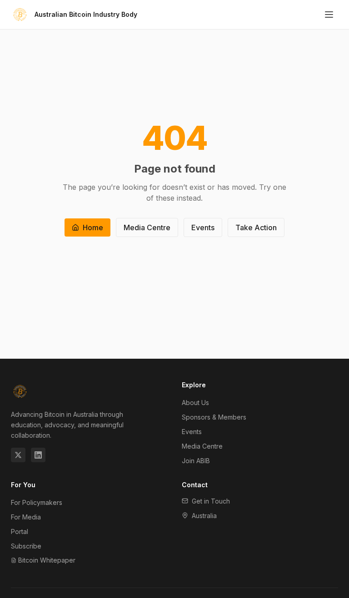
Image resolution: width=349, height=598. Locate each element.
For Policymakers (36, 502)
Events (202, 227)
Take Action (256, 227)
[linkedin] (38, 455)
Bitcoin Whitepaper (46, 560)
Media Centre (147, 227)
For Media (26, 517)
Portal (19, 531)
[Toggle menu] (329, 14)
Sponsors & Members (214, 417)
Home (93, 227)
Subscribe (26, 546)
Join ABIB (196, 461)
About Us (195, 402)
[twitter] (18, 455)
